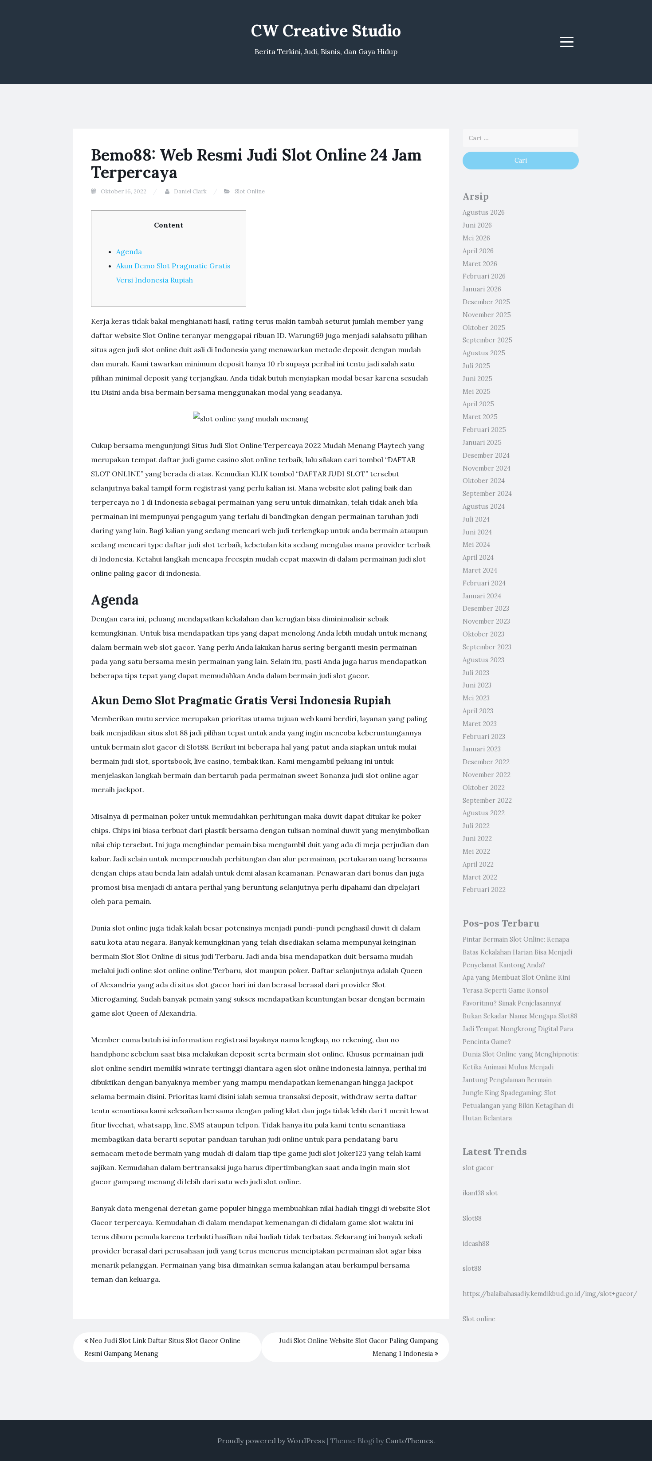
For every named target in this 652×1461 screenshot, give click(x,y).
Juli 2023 (476, 673)
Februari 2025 (484, 430)
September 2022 (487, 801)
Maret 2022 (480, 877)
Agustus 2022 (484, 813)
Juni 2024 (477, 532)
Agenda (129, 251)
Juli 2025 (476, 366)
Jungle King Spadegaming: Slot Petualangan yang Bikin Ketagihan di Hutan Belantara (518, 1106)
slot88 (472, 1268)
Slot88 (472, 1218)
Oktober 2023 (483, 634)
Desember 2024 (486, 456)
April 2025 (478, 404)
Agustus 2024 (484, 507)
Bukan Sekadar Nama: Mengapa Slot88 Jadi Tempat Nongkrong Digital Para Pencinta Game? (520, 1029)
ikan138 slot (480, 1193)
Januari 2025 (482, 443)
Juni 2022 (477, 839)
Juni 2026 (477, 225)
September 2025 (487, 340)
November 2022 (487, 775)
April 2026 (478, 251)
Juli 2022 (476, 826)
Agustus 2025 (484, 353)
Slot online (479, 1319)
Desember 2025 (486, 302)
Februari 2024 (484, 583)
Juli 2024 (476, 519)
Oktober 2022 (484, 788)
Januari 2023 (482, 749)
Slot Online (250, 191)
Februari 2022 (484, 890)
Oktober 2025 (484, 328)
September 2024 (487, 494)
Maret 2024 (480, 570)
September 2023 (487, 647)
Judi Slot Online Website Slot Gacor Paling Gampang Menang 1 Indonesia (358, 1347)
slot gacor (478, 1168)
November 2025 (487, 315)
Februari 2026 (484, 276)
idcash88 (476, 1244)
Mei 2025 (477, 392)
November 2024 (487, 468)
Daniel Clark (190, 191)
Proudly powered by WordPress (271, 1440)
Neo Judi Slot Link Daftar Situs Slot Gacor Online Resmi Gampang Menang (162, 1347)
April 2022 (478, 864)
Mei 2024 (476, 545)
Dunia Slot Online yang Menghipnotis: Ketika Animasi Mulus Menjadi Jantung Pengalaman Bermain (521, 1067)
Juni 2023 (477, 685)
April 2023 (478, 711)
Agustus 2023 (483, 660)
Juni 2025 (477, 379)
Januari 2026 (482, 289)
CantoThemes (409, 1440)
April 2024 (478, 558)
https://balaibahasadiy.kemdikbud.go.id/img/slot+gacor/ (550, 1294)
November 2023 (486, 621)
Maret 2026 (480, 264)
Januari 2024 (482, 596)
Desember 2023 (486, 609)
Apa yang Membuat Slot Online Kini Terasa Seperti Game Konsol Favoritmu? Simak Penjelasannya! (516, 990)
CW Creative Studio (326, 30)
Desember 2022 (486, 762)
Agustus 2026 (484, 212)
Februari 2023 (484, 737)
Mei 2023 (476, 698)
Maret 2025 (480, 417)
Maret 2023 (480, 724)
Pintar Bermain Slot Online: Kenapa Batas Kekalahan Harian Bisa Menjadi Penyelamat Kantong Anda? (517, 952)
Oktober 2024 (484, 481)
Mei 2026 (476, 238)
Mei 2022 (476, 852)
